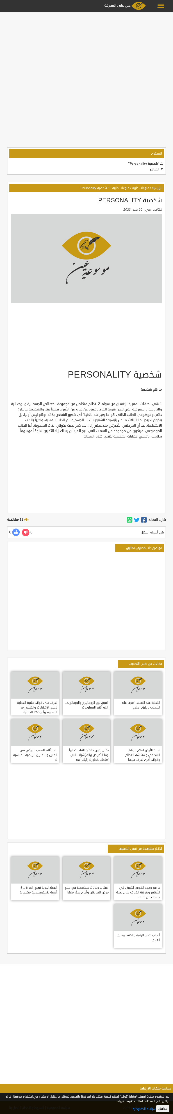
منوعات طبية (140, 188)
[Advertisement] (86, 45)
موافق (162, 1109)
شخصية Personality (93, 188)
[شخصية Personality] (144, 519)
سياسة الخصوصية (143, 1109)
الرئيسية (157, 188)
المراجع (154, 169)
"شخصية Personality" (143, 164)
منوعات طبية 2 (119, 188)
